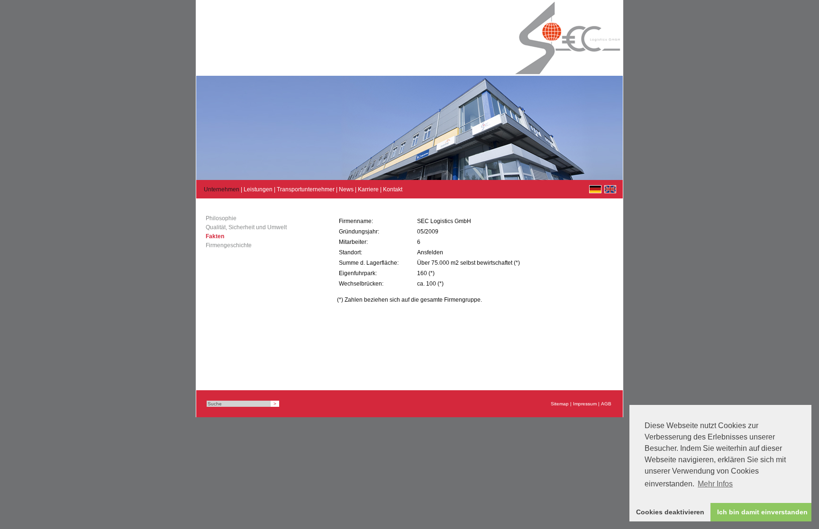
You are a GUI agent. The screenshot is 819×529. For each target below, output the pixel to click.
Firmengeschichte (229, 245)
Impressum (585, 403)
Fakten (215, 236)
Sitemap (560, 403)
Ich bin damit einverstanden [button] (762, 512)
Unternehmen (221, 189)
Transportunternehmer (306, 189)
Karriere (368, 189)
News (346, 189)
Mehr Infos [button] (715, 484)
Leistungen (258, 189)
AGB (606, 403)
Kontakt (392, 189)
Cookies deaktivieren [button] (670, 512)
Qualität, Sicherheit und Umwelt (246, 227)
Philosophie (221, 218)
